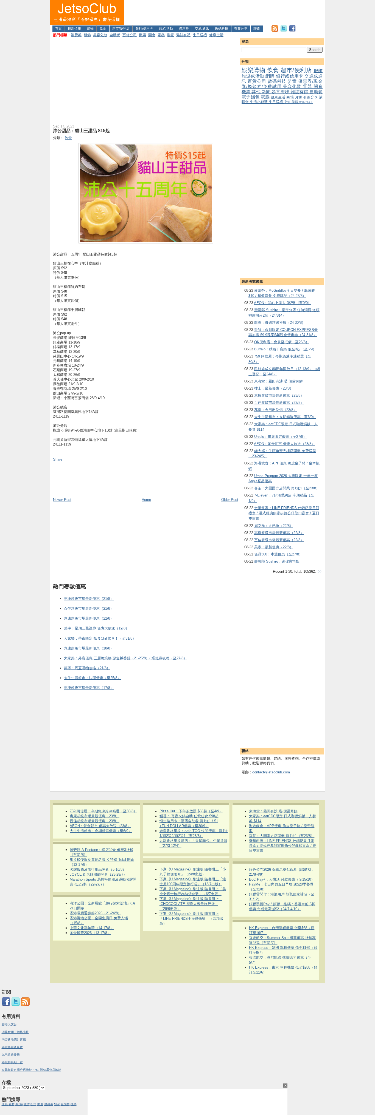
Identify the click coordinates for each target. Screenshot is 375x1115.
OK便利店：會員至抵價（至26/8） (281, 342)
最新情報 (74, 28)
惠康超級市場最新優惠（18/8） (89, 648)
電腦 (266, 97)
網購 (270, 76)
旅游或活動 (253, 76)
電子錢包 (251, 97)
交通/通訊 (202, 28)
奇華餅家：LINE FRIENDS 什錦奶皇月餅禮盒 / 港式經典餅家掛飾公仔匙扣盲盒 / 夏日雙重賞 (283, 513)
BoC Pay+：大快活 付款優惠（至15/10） (282, 879)
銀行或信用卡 (290, 76)
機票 (142, 35)
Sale (57, 1104)
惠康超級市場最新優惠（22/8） (279, 533)
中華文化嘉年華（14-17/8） (92, 928)
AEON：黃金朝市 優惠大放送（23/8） (284, 444)
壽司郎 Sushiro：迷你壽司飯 (277, 561)
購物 (90, 28)
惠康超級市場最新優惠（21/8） (89, 599)
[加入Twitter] (283, 31)
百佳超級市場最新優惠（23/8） (279, 403)
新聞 (267, 91)
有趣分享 (240, 28)
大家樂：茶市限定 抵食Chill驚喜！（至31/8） (100, 638)
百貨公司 (129, 35)
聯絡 (256, 28)
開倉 (151, 35)
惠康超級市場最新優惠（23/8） (279, 395)
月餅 (299, 97)
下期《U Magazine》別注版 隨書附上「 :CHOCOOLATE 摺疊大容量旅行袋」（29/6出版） (190, 904)
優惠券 (184, 28)
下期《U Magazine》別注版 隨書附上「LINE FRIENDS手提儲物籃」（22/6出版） (191, 919)
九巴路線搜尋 (11, 1054)
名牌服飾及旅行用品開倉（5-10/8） (98, 869)
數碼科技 (221, 28)
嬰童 (170, 35)
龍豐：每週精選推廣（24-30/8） (279, 322)
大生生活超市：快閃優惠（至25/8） (92, 678)
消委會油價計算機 (14, 1039)
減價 (27, 1104)
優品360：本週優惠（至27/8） (278, 554)
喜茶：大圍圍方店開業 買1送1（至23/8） (287, 488)
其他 (256, 91)
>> (320, 571)
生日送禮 (200, 35)
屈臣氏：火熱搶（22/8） (273, 526)
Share (57, 459)
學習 (295, 102)
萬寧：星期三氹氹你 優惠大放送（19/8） (96, 628)
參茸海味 (281, 91)
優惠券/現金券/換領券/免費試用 (282, 84)
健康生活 (216, 35)
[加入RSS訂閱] (275, 31)
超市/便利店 (121, 28)
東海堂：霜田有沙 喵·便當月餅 (278, 381)
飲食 (103, 28)
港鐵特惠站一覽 (12, 1062)
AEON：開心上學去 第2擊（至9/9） (282, 303)
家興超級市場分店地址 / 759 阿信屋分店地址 (31, 1069)
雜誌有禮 (183, 35)
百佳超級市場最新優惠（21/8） (89, 608)
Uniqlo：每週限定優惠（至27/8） (280, 437)
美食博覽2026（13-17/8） (90, 933)
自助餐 (115, 35)
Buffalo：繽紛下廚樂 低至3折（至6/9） (285, 349)
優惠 (5, 1104)
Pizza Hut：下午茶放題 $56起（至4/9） (191, 811)
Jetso (19, 1104)
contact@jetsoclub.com (271, 772)
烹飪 (288, 102)
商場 (290, 97)
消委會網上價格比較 (15, 1032)
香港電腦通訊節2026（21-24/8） (95, 913)
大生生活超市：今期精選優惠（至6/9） (285, 417)
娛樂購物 (254, 70)
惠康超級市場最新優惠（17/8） (89, 688)
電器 (161, 35)
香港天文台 (9, 1024)
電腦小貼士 (306, 102)
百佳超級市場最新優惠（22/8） (279, 540)
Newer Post (62, 500)
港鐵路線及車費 (12, 1047)
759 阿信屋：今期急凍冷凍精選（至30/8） (103, 811)
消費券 (76, 35)
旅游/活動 (166, 28)
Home (146, 500)
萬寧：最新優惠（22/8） (273, 547)
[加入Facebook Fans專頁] (292, 31)
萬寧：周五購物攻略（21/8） (87, 668)
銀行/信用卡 (144, 28)
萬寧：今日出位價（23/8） (275, 410)
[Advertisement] (225, 12)
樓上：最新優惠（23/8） (273, 388)
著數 (12, 1104)
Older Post (229, 500)
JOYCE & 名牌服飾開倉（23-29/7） (98, 874)
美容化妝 (100, 35)
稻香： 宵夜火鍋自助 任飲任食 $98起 (189, 816)
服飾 (87, 35)
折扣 (33, 1104)
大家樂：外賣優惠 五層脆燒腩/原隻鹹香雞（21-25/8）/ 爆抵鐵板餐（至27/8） (125, 658)
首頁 (58, 28)
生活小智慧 (259, 102)
